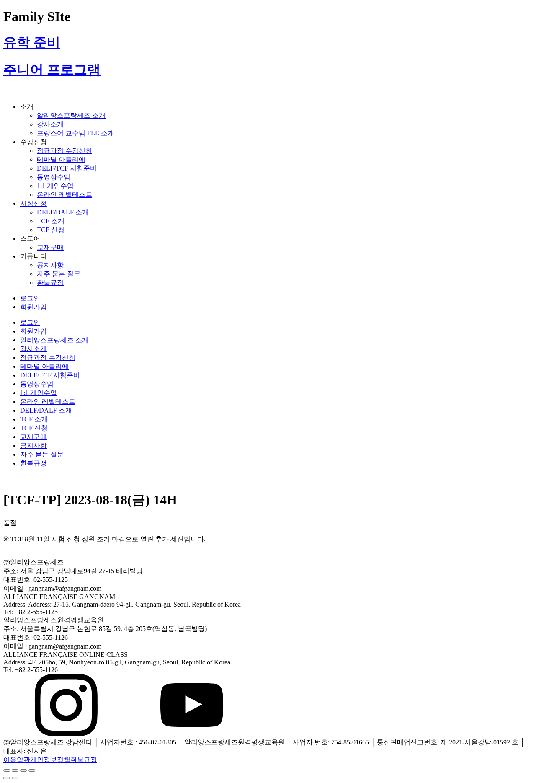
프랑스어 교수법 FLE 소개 (75, 133)
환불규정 (50, 282)
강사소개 (50, 124)
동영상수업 (53, 177)
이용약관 (16, 759)
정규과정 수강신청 (64, 150)
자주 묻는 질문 (58, 273)
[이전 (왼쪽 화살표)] (6, 778)
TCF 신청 (50, 229)
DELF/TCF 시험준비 (67, 168)
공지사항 (50, 265)
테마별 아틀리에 (61, 159)
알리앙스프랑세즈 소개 (71, 115)
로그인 (30, 298)
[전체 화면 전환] (23, 770)
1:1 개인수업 (55, 185)
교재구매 (50, 247)
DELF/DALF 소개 (63, 212)
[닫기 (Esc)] (6, 770)
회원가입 (33, 306)
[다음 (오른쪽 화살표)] (15, 778)
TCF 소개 (50, 221)
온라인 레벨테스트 (64, 194)
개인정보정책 (50, 759)
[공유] (15, 770)
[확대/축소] (31, 770)
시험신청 (33, 203)
